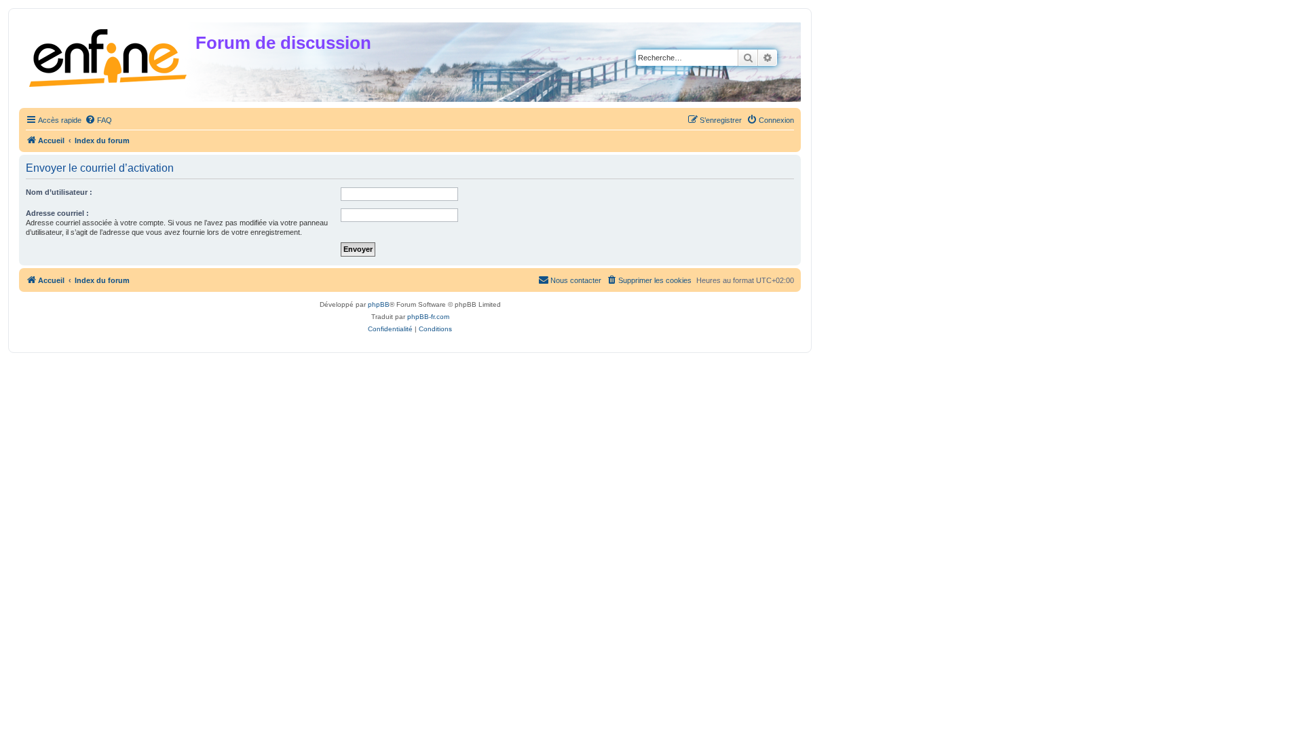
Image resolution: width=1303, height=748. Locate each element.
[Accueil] (108, 55)
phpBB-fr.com (428, 316)
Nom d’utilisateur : (59, 192)
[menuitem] (98, 120)
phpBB (379, 304)
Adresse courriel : (57, 213)
